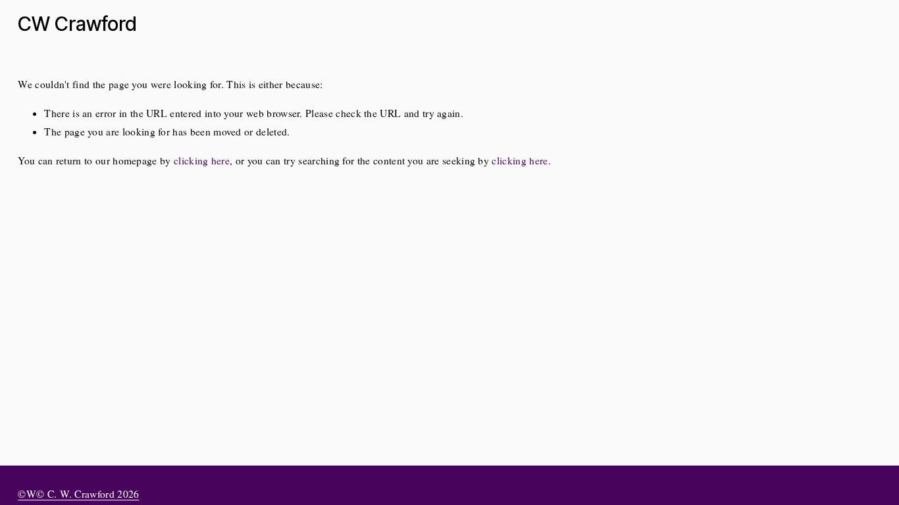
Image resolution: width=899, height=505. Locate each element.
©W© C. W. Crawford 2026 (78, 493)
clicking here (202, 160)
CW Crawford (77, 24)
